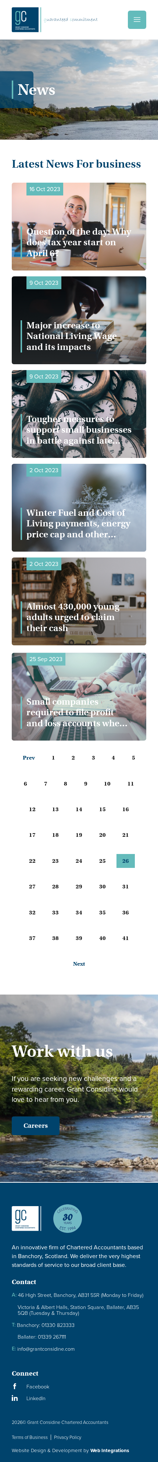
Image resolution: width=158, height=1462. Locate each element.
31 (125, 886)
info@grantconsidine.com (43, 1349)
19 (79, 835)
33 (55, 912)
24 (79, 861)
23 (55, 861)
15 (102, 809)
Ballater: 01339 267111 (42, 1337)
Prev (29, 757)
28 (55, 886)
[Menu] (137, 20)
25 (102, 861)
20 (102, 835)
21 (125, 835)
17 (32, 835)
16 (125, 809)
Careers (36, 1126)
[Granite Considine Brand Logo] (26, 1224)
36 (125, 912)
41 (125, 938)
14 (79, 809)
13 (55, 809)
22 (32, 861)
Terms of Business (30, 1437)
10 (107, 783)
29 (79, 886)
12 (32, 809)
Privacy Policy (67, 1437)
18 (55, 835)
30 (102, 886)
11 (131, 783)
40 (102, 938)
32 (32, 912)
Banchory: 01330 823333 (43, 1325)
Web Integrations (109, 1450)
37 (32, 938)
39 (79, 938)
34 (79, 912)
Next (79, 964)
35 (102, 912)
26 (125, 861)
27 (32, 886)
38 (55, 938)
